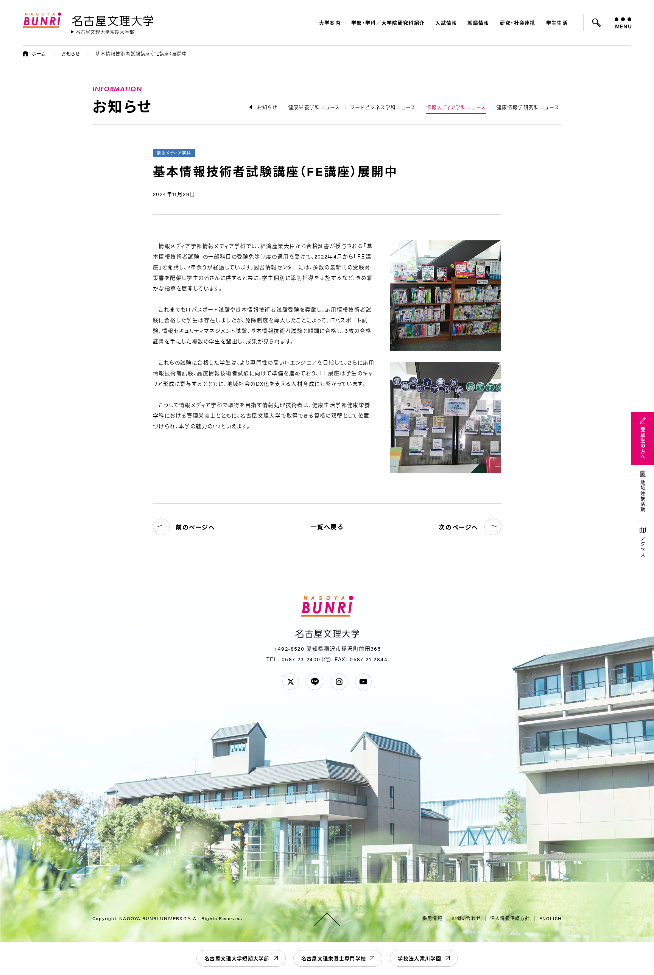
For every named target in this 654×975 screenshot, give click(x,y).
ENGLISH (550, 918)
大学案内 (330, 22)
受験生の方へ (642, 443)
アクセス (642, 547)
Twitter (290, 681)
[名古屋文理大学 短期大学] (102, 32)
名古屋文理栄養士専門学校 (333, 958)
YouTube (363, 681)
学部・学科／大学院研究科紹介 (388, 22)
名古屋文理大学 (112, 19)
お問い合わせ (466, 918)
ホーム (39, 53)
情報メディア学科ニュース (456, 107)
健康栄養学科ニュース (314, 107)
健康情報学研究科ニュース (527, 107)
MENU (623, 26)
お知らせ (71, 53)
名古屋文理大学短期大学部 (236, 958)
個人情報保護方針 (510, 918)
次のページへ (458, 527)
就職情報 (478, 22)
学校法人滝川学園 (419, 958)
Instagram (339, 681)
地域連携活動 (642, 496)
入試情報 (446, 22)
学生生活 (557, 22)
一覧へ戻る (327, 526)
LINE (315, 681)
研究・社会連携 (518, 22)
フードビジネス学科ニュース (383, 107)
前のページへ (195, 527)
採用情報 (432, 918)
